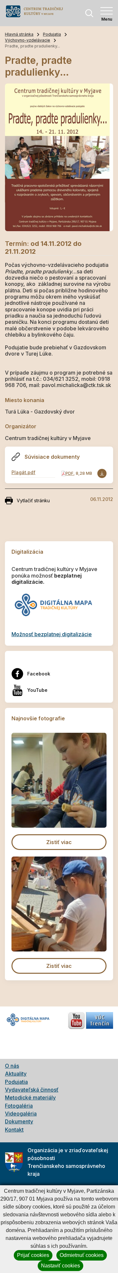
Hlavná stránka (19, 34)
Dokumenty (19, 1121)
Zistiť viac (59, 842)
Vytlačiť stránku (33, 500)
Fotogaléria (19, 1105)
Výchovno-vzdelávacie (27, 40)
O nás (12, 1065)
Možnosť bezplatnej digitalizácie (51, 634)
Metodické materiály (30, 1097)
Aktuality (16, 1073)
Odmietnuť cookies (82, 1255)
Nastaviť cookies (60, 1265)
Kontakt (14, 1129)
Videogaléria (21, 1113)
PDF (69, 473)
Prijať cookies (33, 1255)
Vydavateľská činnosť (31, 1089)
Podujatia (52, 34)
